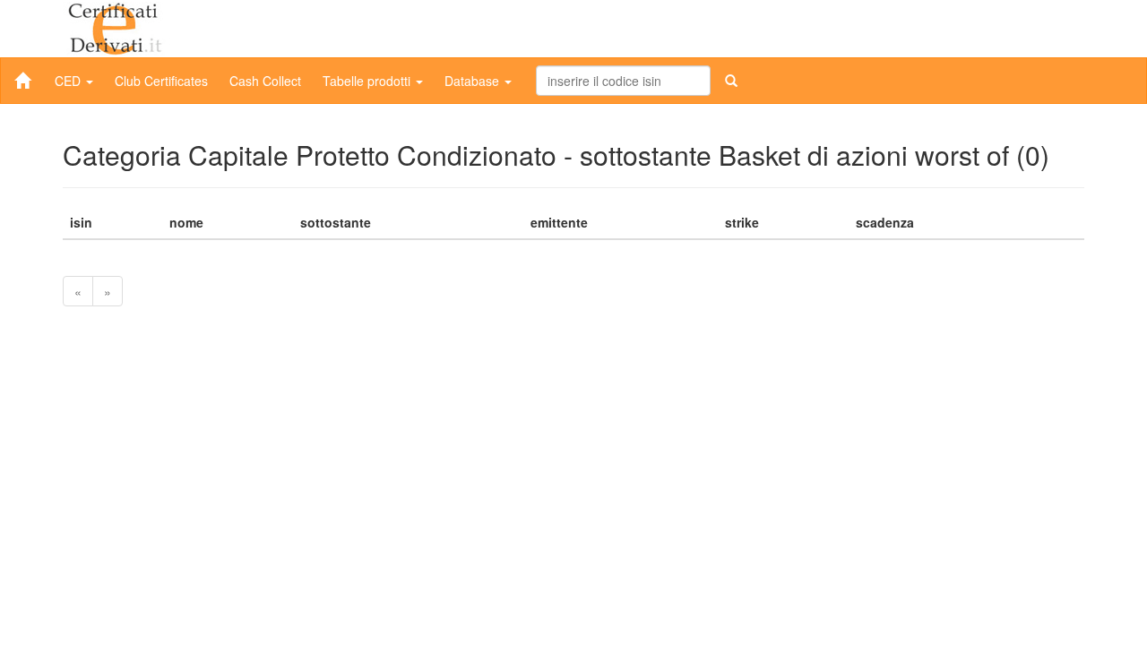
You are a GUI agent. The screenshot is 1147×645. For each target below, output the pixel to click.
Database (473, 81)
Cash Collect (265, 81)
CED (69, 81)
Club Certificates (161, 81)
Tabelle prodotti (368, 81)
